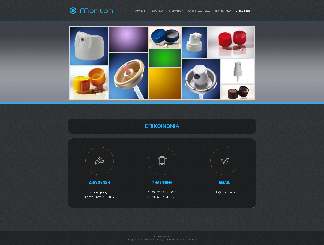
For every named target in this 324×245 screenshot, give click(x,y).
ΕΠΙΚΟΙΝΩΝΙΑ (244, 10)
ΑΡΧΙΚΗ (140, 10)
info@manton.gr (224, 192)
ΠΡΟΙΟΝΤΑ (174, 10)
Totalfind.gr (191, 239)
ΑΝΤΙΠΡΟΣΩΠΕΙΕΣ (199, 10)
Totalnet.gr (169, 239)
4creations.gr (146, 239)
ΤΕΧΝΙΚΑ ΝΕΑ (223, 10)
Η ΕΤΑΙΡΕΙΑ (156, 10)
